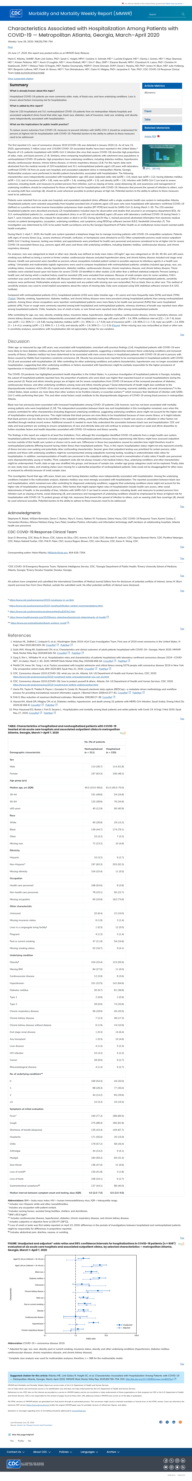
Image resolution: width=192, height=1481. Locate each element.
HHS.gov (171, 1475)
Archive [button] (112, 1452)
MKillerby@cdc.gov (58, 552)
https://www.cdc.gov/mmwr (38, 1405)
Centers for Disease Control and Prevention (34, 1425)
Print (10, 47)
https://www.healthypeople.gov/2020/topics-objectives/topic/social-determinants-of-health (58, 617)
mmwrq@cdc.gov (79, 1411)
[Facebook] (166, 1460)
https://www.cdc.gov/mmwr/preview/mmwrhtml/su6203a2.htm (42, 611)
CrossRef (51, 645)
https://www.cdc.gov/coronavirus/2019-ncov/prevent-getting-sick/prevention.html (55, 684)
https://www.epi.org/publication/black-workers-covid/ (38, 623)
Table (12, 298)
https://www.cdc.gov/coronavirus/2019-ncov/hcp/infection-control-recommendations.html (56, 605)
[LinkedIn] (183, 1460)
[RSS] (183, 1467)
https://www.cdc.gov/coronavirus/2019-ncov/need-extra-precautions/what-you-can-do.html (61, 676)
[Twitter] (171, 1460)
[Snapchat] (177, 1467)
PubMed (65, 645)
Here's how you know (174, 4)
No (29, 1440)
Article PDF (150, 136)
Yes (12, 1440)
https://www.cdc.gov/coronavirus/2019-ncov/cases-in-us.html (42, 600)
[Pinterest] (171, 1467)
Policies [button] (64, 1452)
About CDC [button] (40, 1452)
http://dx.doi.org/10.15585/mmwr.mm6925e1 (149, 1379)
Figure (115, 325)
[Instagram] (177, 1460)
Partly (21, 1440)
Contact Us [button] (14, 1452)
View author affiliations (29, 72)
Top (182, 334)
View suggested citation (20, 78)
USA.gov (181, 1475)
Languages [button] (88, 1452)
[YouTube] (166, 1467)
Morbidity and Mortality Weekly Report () (80, 13)
